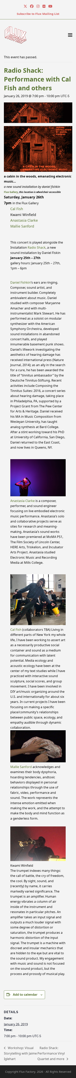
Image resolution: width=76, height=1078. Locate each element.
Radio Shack (37, 247)
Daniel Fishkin (20, 282)
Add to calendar (25, 994)
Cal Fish (16, 208)
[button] (70, 35)
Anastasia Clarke (24, 220)
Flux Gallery (11, 192)
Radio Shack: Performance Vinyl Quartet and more (51, 1053)
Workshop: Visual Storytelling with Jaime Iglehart (20, 1053)
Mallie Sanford (22, 226)
